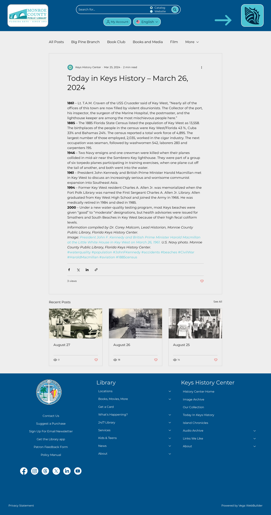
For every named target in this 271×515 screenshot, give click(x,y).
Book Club (116, 42)
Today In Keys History (198, 415)
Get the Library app (51, 439)
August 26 (121, 345)
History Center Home (198, 391)
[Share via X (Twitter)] (78, 269)
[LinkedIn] (67, 471)
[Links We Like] (254, 438)
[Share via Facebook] (69, 269)
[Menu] (252, 15)
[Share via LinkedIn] (87, 269)
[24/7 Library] (170, 422)
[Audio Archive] (254, 431)
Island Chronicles (195, 423)
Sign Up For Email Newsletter (51, 431)
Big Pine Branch (85, 42)
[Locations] (170, 391)
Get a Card (106, 407)
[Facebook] (23, 471)
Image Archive (193, 399)
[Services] (170, 430)
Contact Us (51, 416)
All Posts (56, 42)
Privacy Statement (21, 505)
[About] (170, 454)
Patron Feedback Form (51, 447)
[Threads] (45, 471)
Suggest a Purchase (51, 423)
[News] (170, 446)
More (189, 42)
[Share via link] (96, 269)
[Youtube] (77, 471)
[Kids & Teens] (170, 438)
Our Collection (193, 407)
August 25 (181, 345)
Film (174, 42)
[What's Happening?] (170, 415)
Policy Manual (51, 455)
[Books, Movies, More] (170, 399)
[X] (56, 471)
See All (217, 301)
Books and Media (148, 42)
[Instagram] (34, 471)
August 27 (61, 345)
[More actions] (201, 67)
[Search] (174, 9)
